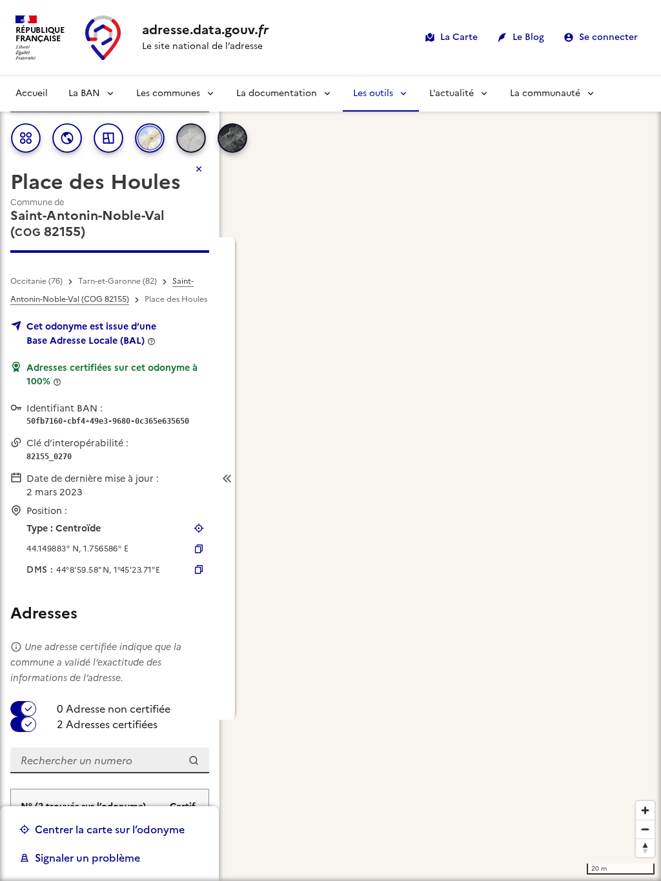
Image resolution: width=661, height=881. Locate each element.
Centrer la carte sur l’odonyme (110, 829)
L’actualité (451, 93)
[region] (330, 478)
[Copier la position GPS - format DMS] (198, 569)
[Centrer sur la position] (198, 528)
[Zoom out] (645, 829)
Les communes (168, 93)
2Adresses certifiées (107, 724)
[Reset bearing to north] (645, 847)
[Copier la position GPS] (198, 549)
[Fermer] (198, 169)
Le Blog (528, 37)
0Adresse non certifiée (113, 709)
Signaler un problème (87, 858)
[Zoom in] (645, 810)
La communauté (545, 93)
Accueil (31, 93)
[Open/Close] (227, 478)
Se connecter (608, 37)
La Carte (459, 37)
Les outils (373, 93)
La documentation (276, 93)
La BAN (84, 93)
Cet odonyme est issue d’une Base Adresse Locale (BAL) (91, 333)
